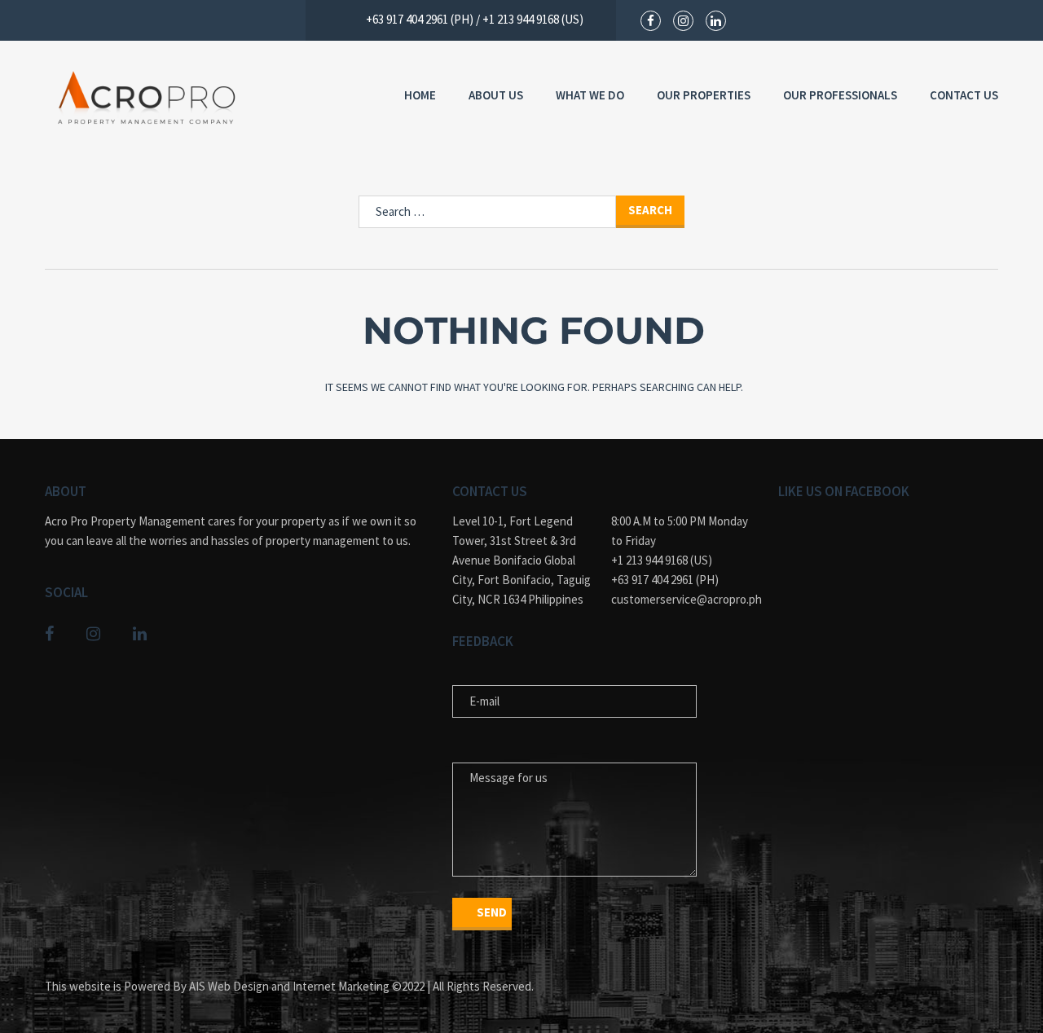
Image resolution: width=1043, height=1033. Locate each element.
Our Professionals (840, 95)
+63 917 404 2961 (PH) (665, 579)
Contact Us (964, 95)
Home (420, 95)
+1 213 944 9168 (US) (661, 560)
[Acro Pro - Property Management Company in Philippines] (147, 97)
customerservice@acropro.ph (682, 599)
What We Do (590, 95)
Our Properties (703, 95)
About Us (496, 95)
